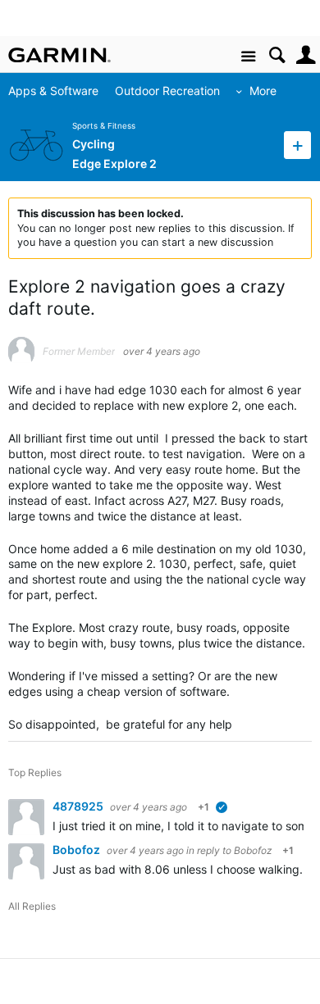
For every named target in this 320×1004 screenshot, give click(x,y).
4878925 (79, 806)
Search (277, 55)
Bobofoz (78, 849)
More (263, 91)
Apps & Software (53, 91)
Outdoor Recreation (167, 91)
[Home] (59, 55)
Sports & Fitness (103, 125)
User (305, 55)
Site (248, 57)
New (297, 144)
